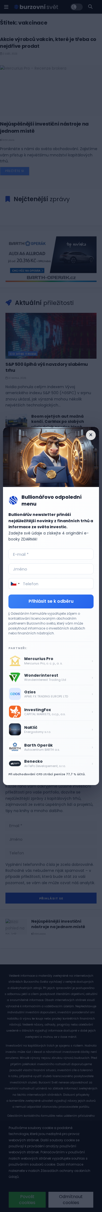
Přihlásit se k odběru (51, 601)
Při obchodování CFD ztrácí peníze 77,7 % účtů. (46, 774)
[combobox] (15, 583)
